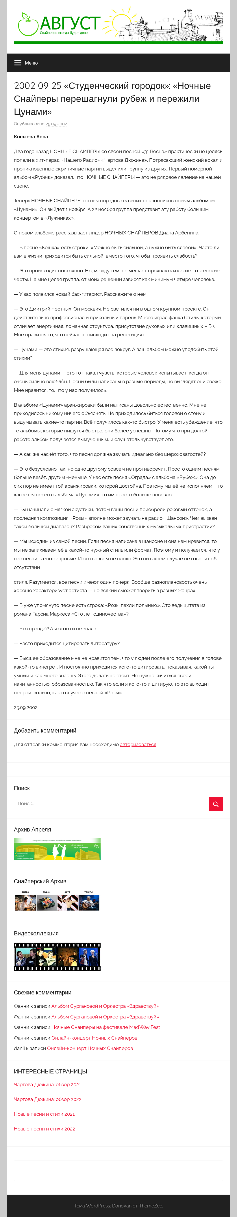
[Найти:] (118, 803)
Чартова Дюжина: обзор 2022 (48, 1099)
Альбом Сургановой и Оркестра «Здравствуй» (105, 1006)
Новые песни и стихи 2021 (44, 1114)
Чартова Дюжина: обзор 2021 (47, 1084)
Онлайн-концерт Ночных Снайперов (94, 1038)
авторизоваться (138, 744)
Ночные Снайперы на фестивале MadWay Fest (105, 1027)
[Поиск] (216, 804)
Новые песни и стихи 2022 (44, 1129)
